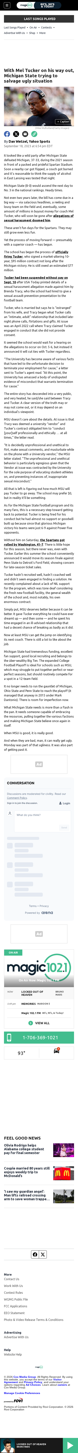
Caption (63, 121)
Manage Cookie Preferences (22, 1393)
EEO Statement (14, 1313)
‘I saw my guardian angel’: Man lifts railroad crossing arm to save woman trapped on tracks (26, 1195)
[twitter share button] (16, 134)
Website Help (13, 1354)
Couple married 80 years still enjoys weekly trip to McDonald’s (27, 1172)
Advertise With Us (14, 32)
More (42, 32)
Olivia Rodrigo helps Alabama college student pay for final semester (24, 1149)
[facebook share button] (7, 134)
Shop (32, 32)
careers (62, 1384)
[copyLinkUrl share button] (34, 134)
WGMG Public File (16, 1299)
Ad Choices (33, 1384)
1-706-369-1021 (40, 1037)
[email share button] (25, 134)
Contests (46, 27)
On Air (33, 27)
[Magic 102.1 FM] (39, 5)
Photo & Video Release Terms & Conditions (33, 1319)
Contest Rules (13, 1292)
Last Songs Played (14, 27)
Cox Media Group (24, 1376)
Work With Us (13, 1286)
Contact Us (11, 1279)
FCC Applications (15, 1306)
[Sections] (7, 5)
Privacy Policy (33, 1382)
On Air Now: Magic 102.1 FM (39, 980)
